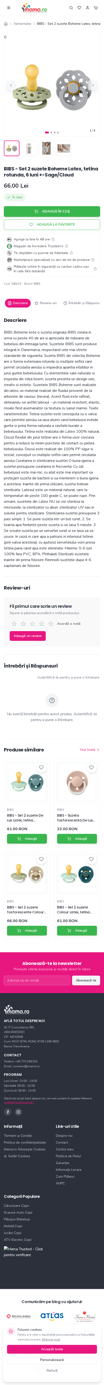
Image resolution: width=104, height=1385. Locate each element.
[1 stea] (14, 623)
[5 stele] (50, 623)
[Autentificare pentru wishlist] (79, 7)
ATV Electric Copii (17, 1239)
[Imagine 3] (55, 132)
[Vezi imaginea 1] (11, 148)
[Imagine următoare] (93, 85)
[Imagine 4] (58, 132)
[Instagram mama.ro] (18, 1112)
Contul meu (65, 1149)
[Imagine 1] (47, 132)
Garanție (62, 1163)
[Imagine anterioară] (11, 85)
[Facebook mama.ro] (8, 1112)
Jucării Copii (12, 1233)
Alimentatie (22, 23)
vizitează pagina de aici (18, 1102)
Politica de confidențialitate (25, 1142)
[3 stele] (32, 623)
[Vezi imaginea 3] (46, 148)
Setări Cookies (19, 1156)
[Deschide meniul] (9, 8)
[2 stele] (23, 623)
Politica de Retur (68, 1156)
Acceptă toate (52, 1349)
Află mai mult (51, 1339)
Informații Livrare (69, 1169)
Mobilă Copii (13, 1226)
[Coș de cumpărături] (95, 7)
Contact (62, 1142)
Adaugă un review (28, 636)
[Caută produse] (71, 7)
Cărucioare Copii (16, 1205)
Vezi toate (87, 749)
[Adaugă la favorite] (41, 767)
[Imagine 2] (51, 132)
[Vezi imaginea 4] (64, 148)
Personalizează (52, 1360)
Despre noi (64, 1135)
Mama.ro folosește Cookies (24, 1149)
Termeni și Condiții (18, 1135)
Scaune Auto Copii (18, 1212)
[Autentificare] (87, 7)
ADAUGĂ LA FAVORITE (56, 224)
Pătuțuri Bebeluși (17, 1219)
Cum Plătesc (65, 1176)
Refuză (52, 1370)
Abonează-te (86, 980)
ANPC (60, 1183)
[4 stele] (41, 623)
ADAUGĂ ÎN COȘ (56, 211)
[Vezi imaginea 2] (29, 148)
